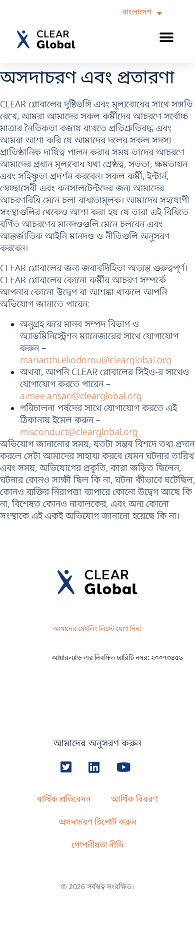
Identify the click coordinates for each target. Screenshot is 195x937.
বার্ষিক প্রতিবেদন (64, 799)
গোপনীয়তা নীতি (98, 845)
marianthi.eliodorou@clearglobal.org (96, 361)
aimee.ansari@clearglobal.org (81, 397)
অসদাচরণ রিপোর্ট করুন (97, 822)
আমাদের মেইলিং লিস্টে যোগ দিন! (97, 629)
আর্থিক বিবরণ (134, 799)
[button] (167, 37)
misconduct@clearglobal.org (79, 433)
